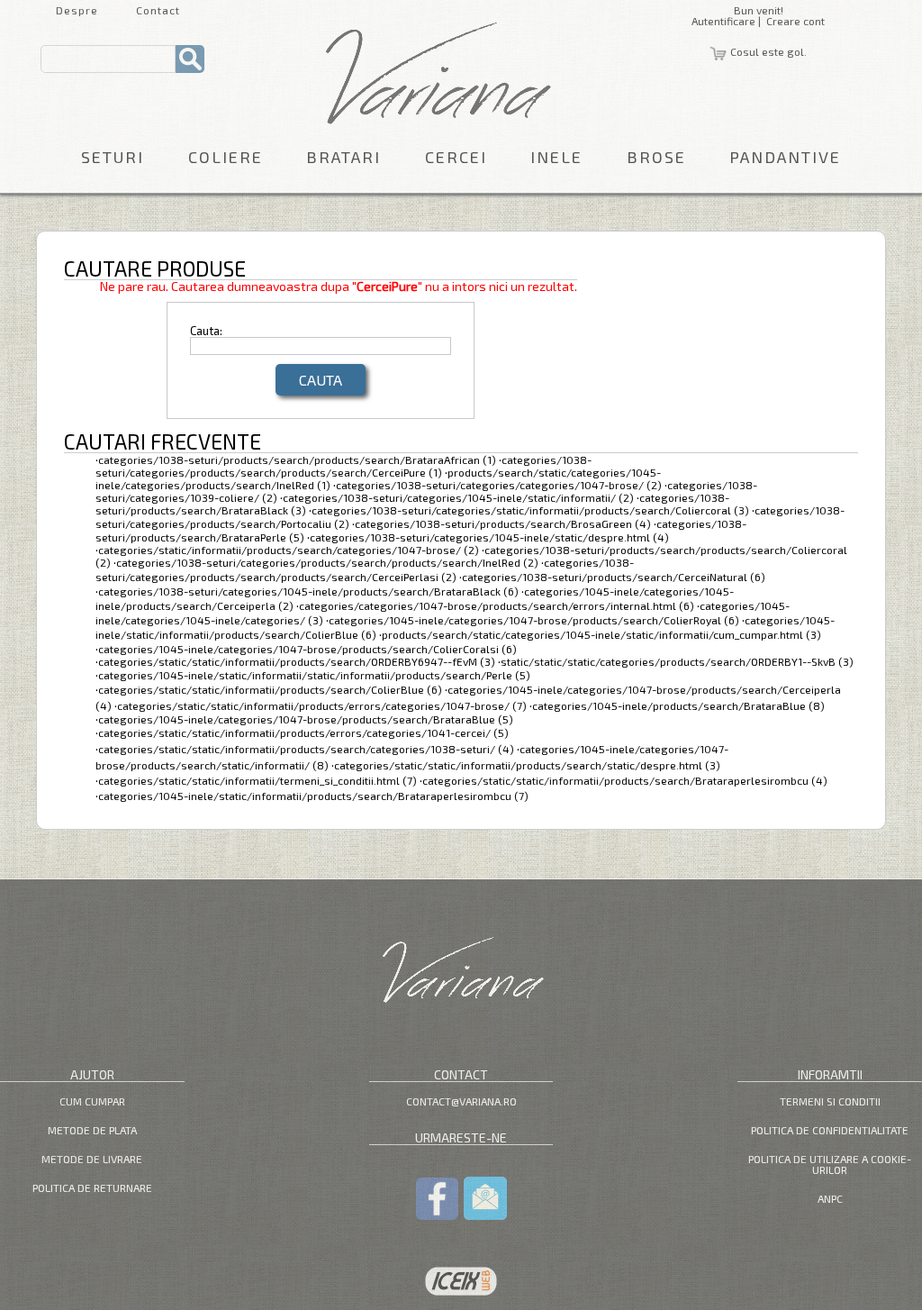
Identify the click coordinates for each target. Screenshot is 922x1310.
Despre (77, 10)
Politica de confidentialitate (829, 1130)
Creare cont (795, 20)
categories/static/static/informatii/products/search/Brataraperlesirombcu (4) (624, 780)
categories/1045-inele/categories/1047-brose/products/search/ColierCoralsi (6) (307, 648)
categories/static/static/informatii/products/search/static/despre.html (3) (527, 765)
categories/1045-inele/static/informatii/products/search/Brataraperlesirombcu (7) (313, 795)
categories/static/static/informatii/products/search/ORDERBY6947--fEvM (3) (296, 661)
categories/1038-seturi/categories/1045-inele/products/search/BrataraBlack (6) (308, 591)
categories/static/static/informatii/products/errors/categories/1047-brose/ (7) (322, 705)
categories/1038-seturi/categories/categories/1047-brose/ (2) (499, 484)
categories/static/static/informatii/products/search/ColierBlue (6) (270, 689)
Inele (556, 157)
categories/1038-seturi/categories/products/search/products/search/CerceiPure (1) (343, 465)
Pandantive (785, 157)
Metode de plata (92, 1130)
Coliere (225, 157)
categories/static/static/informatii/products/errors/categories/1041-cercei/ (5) (303, 732)
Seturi (112, 157)
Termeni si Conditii (830, 1101)
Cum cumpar (92, 1101)
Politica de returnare (92, 1187)
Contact (158, 10)
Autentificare (723, 20)
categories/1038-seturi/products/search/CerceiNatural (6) (613, 576)
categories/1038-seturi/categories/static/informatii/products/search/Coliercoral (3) (530, 510)
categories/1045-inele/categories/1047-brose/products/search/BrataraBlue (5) (305, 719)
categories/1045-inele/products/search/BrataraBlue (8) (678, 705)
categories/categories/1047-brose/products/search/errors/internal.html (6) (496, 605)
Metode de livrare (91, 1158)
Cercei (456, 157)
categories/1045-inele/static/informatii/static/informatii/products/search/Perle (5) (314, 675)
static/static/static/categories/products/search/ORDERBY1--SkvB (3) (677, 661)
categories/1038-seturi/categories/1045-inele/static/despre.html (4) (489, 537)
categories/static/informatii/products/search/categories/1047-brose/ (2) (288, 549)
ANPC (830, 1198)
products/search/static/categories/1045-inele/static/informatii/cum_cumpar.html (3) (601, 634)
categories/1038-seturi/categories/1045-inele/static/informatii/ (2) (458, 497)
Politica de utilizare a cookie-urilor (829, 1164)
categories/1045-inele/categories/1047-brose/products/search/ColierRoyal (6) (534, 620)
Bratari (343, 157)
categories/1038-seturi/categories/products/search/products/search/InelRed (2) (327, 562)
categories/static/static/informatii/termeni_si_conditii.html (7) (257, 780)
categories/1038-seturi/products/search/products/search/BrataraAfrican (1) (297, 459)
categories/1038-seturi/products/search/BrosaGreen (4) (503, 523)
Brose (656, 157)
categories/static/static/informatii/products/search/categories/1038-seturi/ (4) (306, 748)
